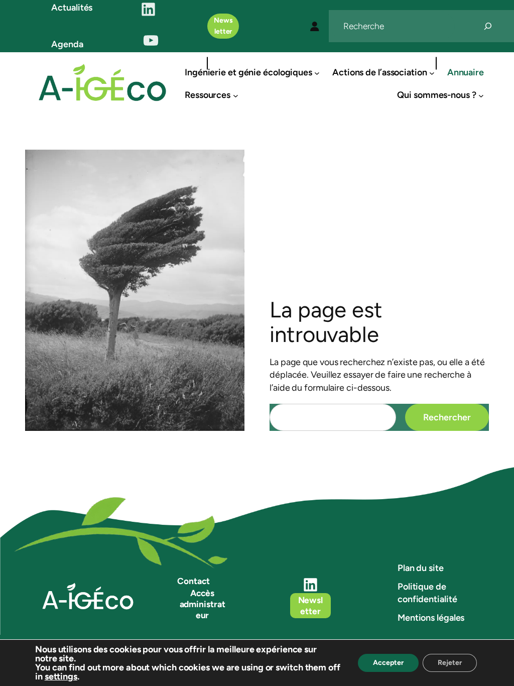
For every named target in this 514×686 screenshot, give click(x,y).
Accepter (388, 662)
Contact (193, 581)
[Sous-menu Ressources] (235, 95)
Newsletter (223, 26)
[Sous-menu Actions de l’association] (432, 72)
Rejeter (450, 662)
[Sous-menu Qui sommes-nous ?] (481, 95)
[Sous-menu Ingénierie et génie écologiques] (317, 72)
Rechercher (447, 417)
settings (61, 676)
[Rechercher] (488, 26)
